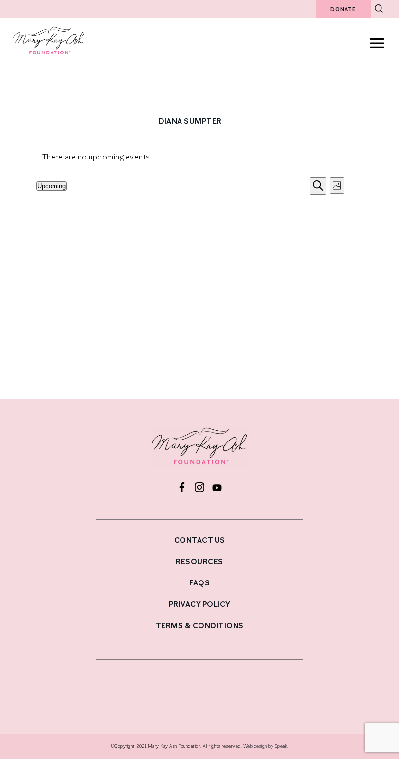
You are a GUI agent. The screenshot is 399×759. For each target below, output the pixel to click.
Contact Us (199, 540)
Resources (199, 561)
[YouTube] (217, 488)
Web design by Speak (265, 746)
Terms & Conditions (200, 625)
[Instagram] (199, 488)
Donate (343, 9)
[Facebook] (182, 488)
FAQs (199, 582)
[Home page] (48, 54)
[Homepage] (199, 449)
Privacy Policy (200, 604)
